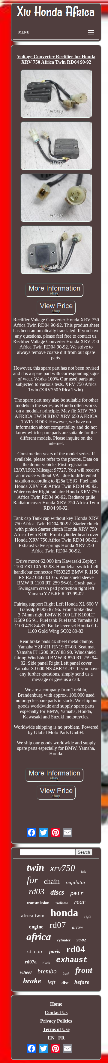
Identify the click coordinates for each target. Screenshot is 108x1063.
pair (76, 893)
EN (51, 1037)
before (81, 982)
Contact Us (56, 1012)
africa (38, 936)
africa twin (32, 915)
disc (65, 983)
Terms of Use (56, 1029)
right (87, 916)
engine (36, 927)
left (51, 982)
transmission (38, 903)
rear (80, 901)
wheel (26, 972)
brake (32, 980)
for (32, 879)
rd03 (36, 891)
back (66, 973)
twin (35, 867)
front (83, 970)
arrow (77, 927)
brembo (47, 971)
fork (83, 871)
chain (52, 881)
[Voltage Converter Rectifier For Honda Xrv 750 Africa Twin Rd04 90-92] (56, 94)
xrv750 (62, 868)
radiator (62, 903)
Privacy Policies (56, 1020)
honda (64, 912)
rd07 (58, 925)
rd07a (31, 961)
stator (35, 952)
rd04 (75, 949)
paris (54, 951)
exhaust (72, 960)
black (46, 963)
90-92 (81, 940)
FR (61, 1037)
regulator (76, 882)
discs (57, 892)
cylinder (63, 940)
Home (56, 1004)
